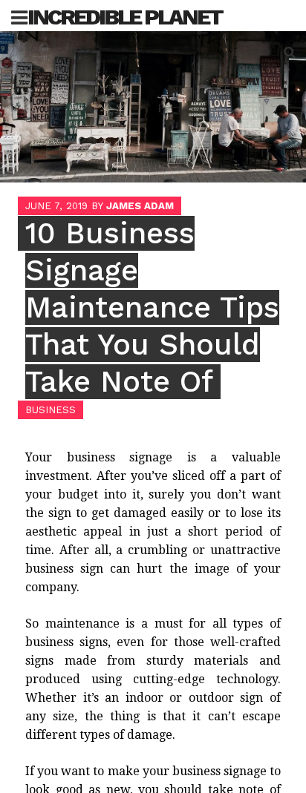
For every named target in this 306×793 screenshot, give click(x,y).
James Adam (140, 205)
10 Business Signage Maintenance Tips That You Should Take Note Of (152, 307)
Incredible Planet (124, 17)
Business (50, 409)
